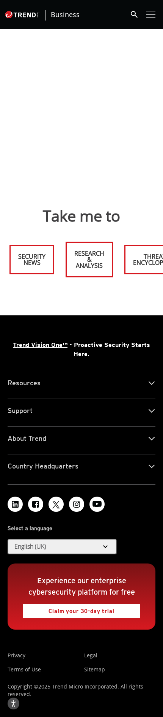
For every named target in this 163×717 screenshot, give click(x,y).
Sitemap (94, 669)
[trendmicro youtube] (97, 504)
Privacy (16, 655)
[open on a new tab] (56, 504)
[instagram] (76, 504)
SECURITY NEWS (28, 256)
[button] (62, 546)
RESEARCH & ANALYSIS (89, 259)
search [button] (134, 14)
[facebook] (35, 504)
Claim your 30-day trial (68, 609)
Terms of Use (24, 669)
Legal (90, 655)
